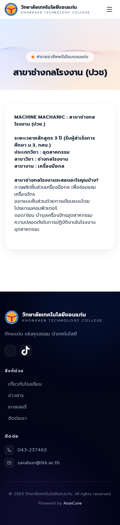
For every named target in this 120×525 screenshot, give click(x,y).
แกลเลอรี (17, 406)
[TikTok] (25, 350)
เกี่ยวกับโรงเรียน (25, 384)
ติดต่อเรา (17, 418)
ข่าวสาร (16, 395)
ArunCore (72, 503)
